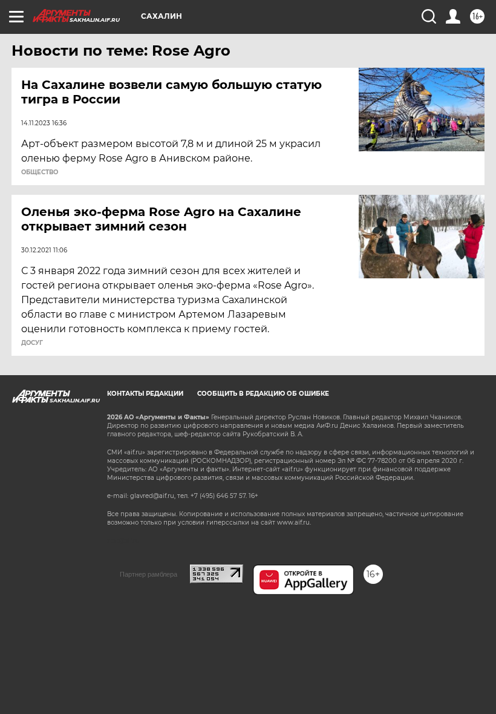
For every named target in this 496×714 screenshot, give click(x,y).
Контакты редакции (145, 394)
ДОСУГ (32, 343)
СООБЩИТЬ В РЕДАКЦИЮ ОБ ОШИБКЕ (263, 394)
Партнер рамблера (148, 574)
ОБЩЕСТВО (39, 172)
